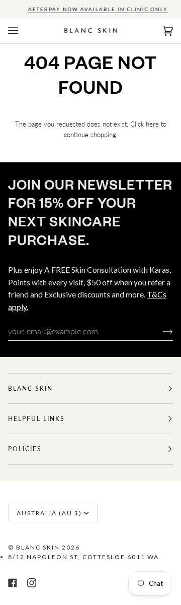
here (152, 124)
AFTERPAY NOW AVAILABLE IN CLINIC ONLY (98, 9)
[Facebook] (12, 582)
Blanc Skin (38, 547)
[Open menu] (23, 30)
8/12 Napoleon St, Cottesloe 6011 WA (83, 557)
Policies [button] (25, 449)
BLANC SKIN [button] (30, 388)
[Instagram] (31, 582)
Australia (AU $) (49, 513)
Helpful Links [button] (36, 418)
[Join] (159, 331)
